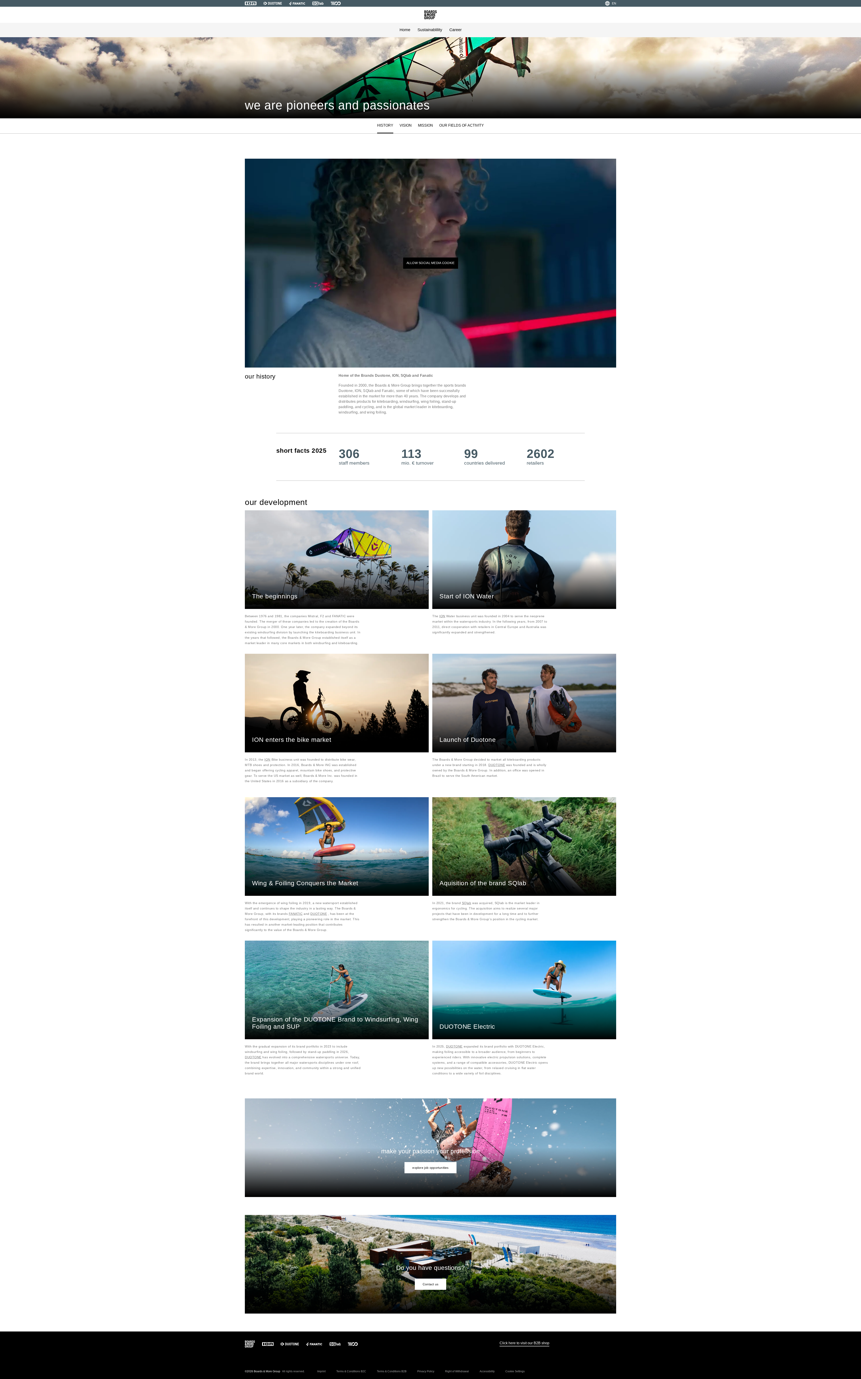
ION (442, 616)
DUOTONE (496, 765)
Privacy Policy (425, 1371)
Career (455, 30)
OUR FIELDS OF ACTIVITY (461, 125)
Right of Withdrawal (457, 1371)
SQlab (466, 903)
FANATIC (296, 914)
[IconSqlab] (318, 3)
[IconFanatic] (297, 3)
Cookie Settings (515, 1371)
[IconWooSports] (336, 3)
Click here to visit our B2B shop (524, 1343)
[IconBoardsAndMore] (430, 14)
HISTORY (385, 125)
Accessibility (487, 1371)
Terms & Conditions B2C (351, 1371)
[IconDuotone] (273, 3)
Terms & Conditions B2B (392, 1371)
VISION (406, 125)
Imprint (321, 1371)
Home (405, 30)
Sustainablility (429, 30)
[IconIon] (251, 3)
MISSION (425, 125)
